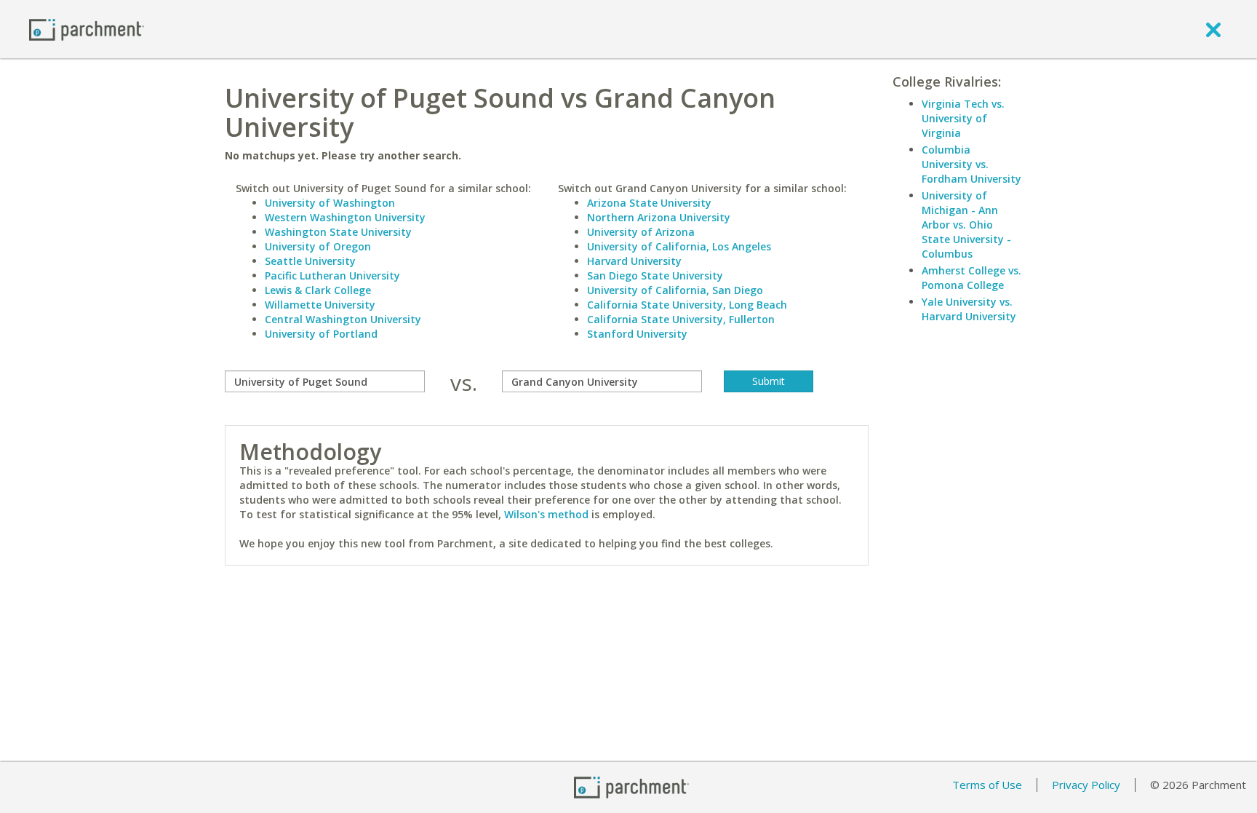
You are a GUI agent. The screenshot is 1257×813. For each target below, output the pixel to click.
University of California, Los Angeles (679, 246)
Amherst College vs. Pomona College (971, 277)
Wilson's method (546, 514)
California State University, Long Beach (687, 305)
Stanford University (637, 334)
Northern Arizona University (658, 217)
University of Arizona (641, 232)
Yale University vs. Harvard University (969, 309)
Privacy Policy (1086, 784)
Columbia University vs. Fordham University (971, 164)
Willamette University (320, 305)
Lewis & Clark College (318, 290)
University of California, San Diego (675, 290)
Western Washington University (345, 217)
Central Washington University (343, 319)
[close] (1213, 29)
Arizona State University (649, 203)
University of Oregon (318, 246)
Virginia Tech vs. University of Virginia (963, 118)
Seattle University (310, 261)
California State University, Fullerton (681, 319)
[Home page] (86, 29)
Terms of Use (987, 784)
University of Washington (330, 203)
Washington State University (338, 232)
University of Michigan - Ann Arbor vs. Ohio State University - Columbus (966, 225)
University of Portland (321, 334)
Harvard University (634, 261)
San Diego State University (655, 275)
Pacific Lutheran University (332, 275)
